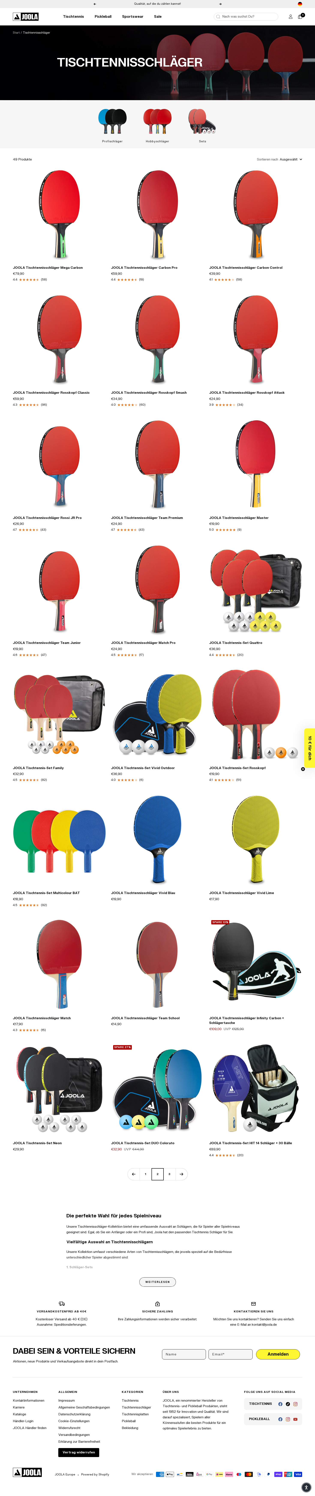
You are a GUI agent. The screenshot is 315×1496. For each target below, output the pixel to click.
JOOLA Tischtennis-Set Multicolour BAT (46, 893)
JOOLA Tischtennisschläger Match (42, 1018)
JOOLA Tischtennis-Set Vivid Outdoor (143, 768)
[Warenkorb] (300, 17)
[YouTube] (295, 1419)
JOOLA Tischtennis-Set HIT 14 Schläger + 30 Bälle (250, 1143)
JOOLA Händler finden (29, 1428)
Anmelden (278, 1354)
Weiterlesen (157, 1282)
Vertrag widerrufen (79, 1452)
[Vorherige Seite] (134, 1174)
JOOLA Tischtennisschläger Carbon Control (245, 268)
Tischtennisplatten (135, 1414)
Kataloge (19, 1414)
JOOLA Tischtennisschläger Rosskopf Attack (247, 393)
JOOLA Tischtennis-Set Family (38, 768)
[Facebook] (280, 1404)
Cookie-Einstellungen (74, 1421)
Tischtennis (73, 17)
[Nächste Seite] (182, 1174)
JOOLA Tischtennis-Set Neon (37, 1143)
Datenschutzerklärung (74, 1414)
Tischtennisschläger (136, 1407)
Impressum (66, 1401)
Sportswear (132, 17)
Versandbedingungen (74, 1435)
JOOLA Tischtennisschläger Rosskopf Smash (149, 393)
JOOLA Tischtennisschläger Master (239, 518)
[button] (309, 748)
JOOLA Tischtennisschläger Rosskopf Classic (51, 393)
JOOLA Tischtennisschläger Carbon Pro (144, 268)
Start (16, 32)
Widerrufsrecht (69, 1428)
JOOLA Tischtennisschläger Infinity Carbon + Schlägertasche (246, 1020)
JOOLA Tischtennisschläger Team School (145, 1018)
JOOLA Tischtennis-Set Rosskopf (237, 768)
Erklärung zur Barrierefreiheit (79, 1442)
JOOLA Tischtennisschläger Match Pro (143, 643)
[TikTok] (288, 1404)
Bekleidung (130, 1428)
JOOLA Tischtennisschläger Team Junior (47, 643)
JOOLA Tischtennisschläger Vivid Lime (241, 893)
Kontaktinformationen (28, 1401)
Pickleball (103, 17)
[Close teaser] (303, 769)
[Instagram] (295, 1404)
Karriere (19, 1407)
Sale (158, 17)
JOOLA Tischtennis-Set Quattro (235, 643)
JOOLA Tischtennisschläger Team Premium (147, 518)
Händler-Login (23, 1421)
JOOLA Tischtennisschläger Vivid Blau (143, 893)
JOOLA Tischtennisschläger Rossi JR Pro (47, 518)
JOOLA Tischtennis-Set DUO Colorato (142, 1143)
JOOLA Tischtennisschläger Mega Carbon (48, 268)
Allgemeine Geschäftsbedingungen (84, 1407)
